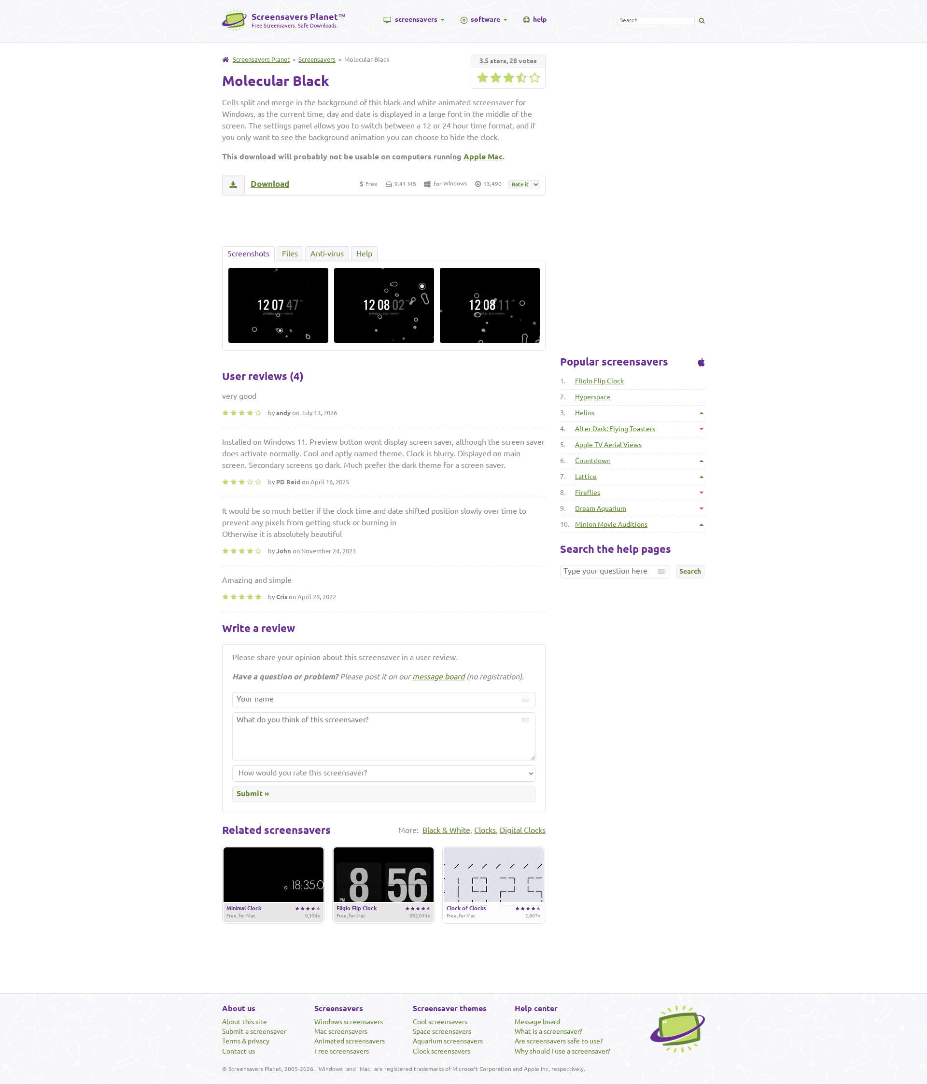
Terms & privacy (245, 1041)
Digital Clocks (523, 830)
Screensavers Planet (261, 59)
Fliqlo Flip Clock (599, 381)
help (540, 19)
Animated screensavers (349, 1041)
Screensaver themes (450, 1008)
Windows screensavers (348, 1022)
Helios (584, 413)
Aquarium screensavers (448, 1041)
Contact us (238, 1051)
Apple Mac (483, 156)
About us (238, 1008)
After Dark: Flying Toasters (615, 429)
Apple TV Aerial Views (608, 445)
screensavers (416, 19)
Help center (536, 1008)
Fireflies (587, 492)
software (485, 19)
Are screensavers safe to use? (559, 1041)
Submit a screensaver (254, 1031)
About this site (244, 1022)
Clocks (485, 830)
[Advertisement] (384, 220)
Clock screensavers (441, 1051)
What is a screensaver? (548, 1031)
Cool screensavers (440, 1022)
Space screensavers (442, 1031)
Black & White (446, 830)
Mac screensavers (340, 1031)
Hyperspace (593, 397)
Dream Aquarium (600, 508)
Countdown (593, 461)
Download (270, 183)
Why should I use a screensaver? (562, 1051)
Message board (537, 1022)
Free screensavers (341, 1051)
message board (438, 676)
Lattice (586, 476)
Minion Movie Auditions (611, 524)
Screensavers (317, 59)
